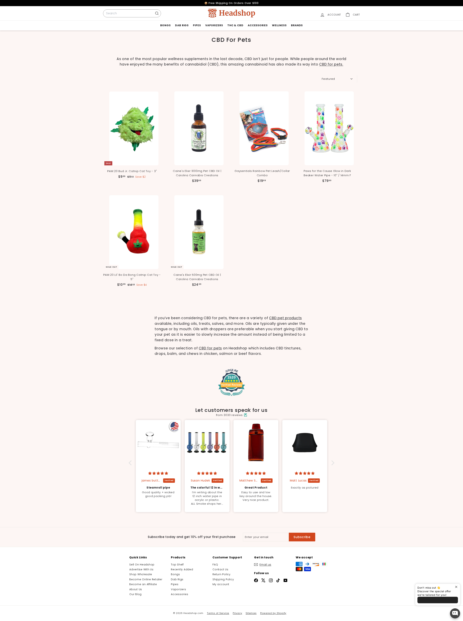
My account (221, 584)
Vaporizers (214, 25)
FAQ (215, 564)
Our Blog (135, 594)
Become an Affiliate (143, 584)
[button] (131, 462)
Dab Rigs (182, 25)
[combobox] (132, 13)
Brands (297, 25)
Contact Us (220, 569)
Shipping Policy (223, 579)
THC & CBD (235, 25)
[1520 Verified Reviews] (231, 397)
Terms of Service (218, 613)
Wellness (279, 25)
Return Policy (222, 574)
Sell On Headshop (141, 564)
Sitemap (251, 613)
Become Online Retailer (145, 579)
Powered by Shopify (273, 613)
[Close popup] (457, 587)
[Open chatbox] (455, 613)
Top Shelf (177, 564)
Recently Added (182, 569)
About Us (135, 589)
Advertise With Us (141, 569)
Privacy (237, 613)
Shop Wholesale (140, 574)
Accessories (258, 25)
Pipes (197, 25)
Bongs (165, 25)
